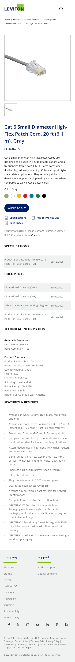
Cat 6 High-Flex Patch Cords (36, 23)
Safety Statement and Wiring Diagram (26, 305)
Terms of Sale (37, 641)
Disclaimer (9, 644)
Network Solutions (31, 19)
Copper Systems (49, 19)
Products (17, 19)
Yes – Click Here (34, 235)
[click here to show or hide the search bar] (61, 9)
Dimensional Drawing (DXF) (20, 296)
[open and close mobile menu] (69, 9)
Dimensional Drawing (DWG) (20, 287)
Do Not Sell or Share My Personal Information (25, 638)
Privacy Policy (52, 641)
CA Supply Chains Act (27, 644)
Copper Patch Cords (13, 23)
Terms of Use (21, 641)
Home (7, 19)
